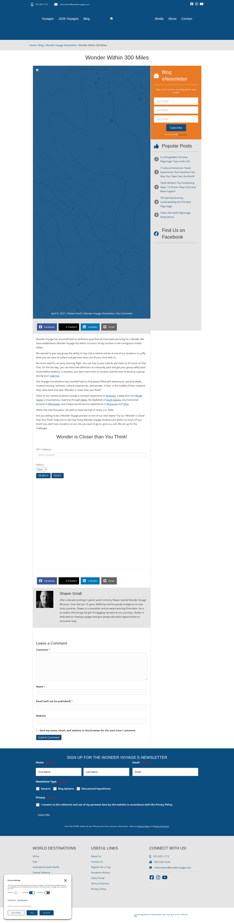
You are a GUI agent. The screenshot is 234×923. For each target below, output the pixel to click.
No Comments (124, 313)
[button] (176, 127)
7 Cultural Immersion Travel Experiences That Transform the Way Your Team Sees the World (177, 172)
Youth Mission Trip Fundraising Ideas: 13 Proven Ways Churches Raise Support (178, 187)
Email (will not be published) (54, 701)
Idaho (84, 399)
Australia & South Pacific (46, 867)
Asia (35, 861)
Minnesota (54, 404)
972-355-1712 (41, 4)
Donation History (100, 872)
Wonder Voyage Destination (61, 45)
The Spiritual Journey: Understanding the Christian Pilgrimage (175, 202)
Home (32, 45)
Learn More (182, 134)
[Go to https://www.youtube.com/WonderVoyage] (201, 4)
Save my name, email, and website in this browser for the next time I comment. (88, 730)
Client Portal (97, 878)
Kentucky (111, 395)
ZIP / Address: (43, 449)
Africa (36, 856)
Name (40, 686)
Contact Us (97, 861)
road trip (54, 375)
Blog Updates (66, 788)
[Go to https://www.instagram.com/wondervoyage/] (196, 4)
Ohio (126, 404)
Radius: (40, 464)
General (45, 788)
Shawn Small (75, 313)
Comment (43, 649)
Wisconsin (112, 404)
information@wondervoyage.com (74, 4)
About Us (96, 856)
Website (41, 715)
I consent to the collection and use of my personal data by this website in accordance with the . (107, 804)
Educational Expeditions (96, 788)
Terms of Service (161, 826)
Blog (41, 45)
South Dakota (113, 399)
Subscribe (44, 815)
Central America (41, 872)
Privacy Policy (164, 804)
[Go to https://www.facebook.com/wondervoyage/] (191, 4)
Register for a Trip (100, 867)
